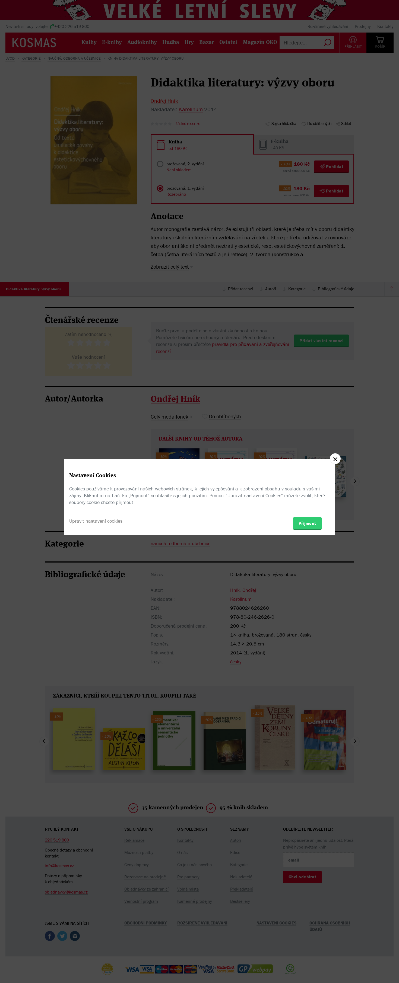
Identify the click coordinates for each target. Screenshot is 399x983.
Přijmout (307, 523)
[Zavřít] (335, 458)
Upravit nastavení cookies (95, 521)
